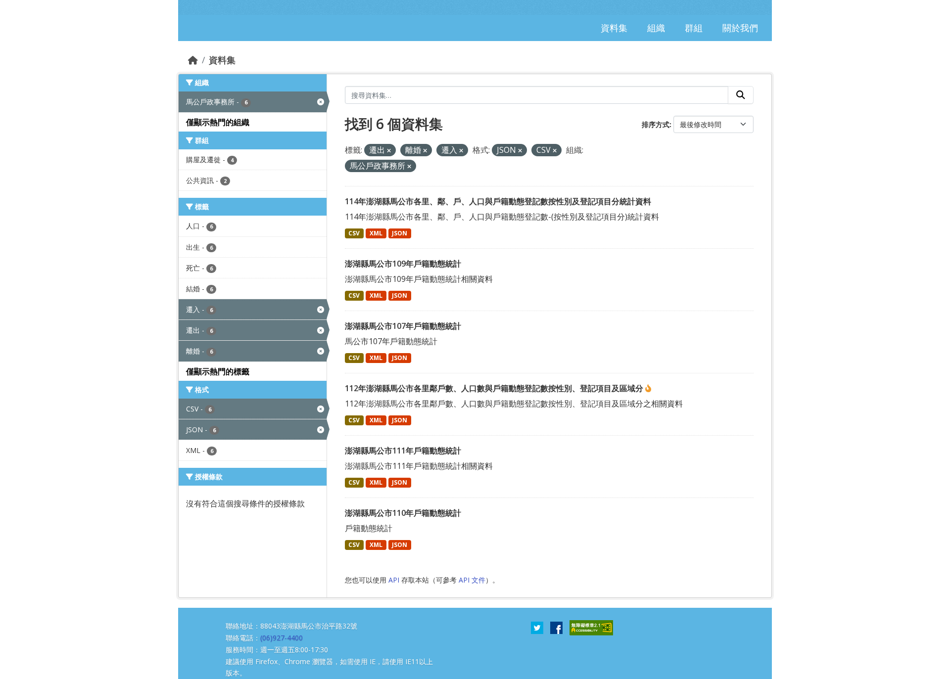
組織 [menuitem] (656, 28)
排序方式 (655, 124)
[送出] (741, 95)
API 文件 (472, 580)
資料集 (222, 60)
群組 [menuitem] (694, 28)
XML (376, 233)
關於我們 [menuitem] (740, 28)
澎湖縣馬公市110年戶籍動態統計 (403, 512)
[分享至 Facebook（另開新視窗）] (556, 627)
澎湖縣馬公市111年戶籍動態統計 (403, 450)
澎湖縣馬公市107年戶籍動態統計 (403, 325)
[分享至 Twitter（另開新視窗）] (537, 627)
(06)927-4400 (281, 637)
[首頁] (193, 60)
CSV (354, 233)
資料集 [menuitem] (614, 28)
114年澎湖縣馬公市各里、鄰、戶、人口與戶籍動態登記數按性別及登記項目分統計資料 (498, 201)
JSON (399, 233)
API (393, 580)
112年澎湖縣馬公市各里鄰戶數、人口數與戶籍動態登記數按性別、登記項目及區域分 (495, 388)
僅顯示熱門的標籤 (217, 371)
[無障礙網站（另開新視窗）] (591, 627)
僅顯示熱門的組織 (217, 122)
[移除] (389, 150)
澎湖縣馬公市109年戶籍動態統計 (403, 263)
